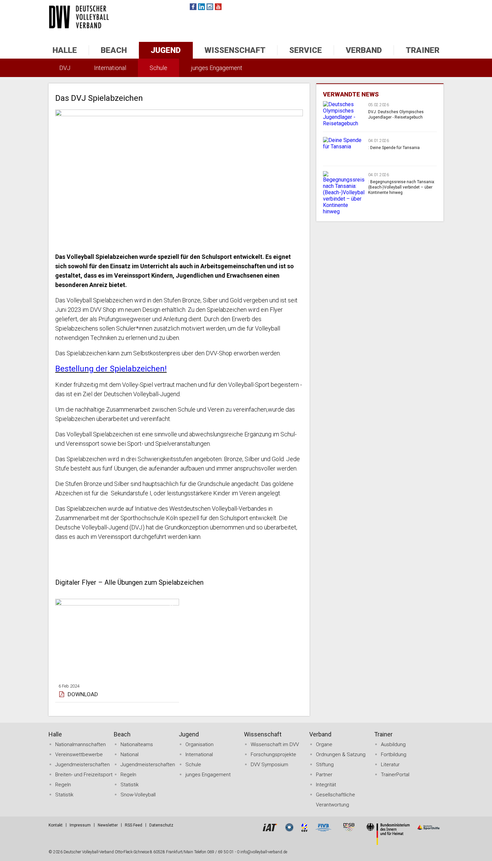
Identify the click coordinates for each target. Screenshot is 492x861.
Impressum (80, 825)
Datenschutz (161, 825)
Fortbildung (393, 754)
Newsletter (108, 825)
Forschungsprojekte (273, 754)
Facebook (193, 6)
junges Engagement (216, 67)
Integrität (326, 785)
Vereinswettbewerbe (79, 754)
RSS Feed (133, 825)
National (129, 754)
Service (305, 50)
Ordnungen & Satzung (340, 754)
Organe (324, 744)
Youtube (218, 6)
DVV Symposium (269, 765)
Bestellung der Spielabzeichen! (111, 368)
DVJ (65, 67)
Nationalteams (136, 744)
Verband (364, 50)
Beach (114, 50)
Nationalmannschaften (80, 744)
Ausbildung (393, 744)
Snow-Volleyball (138, 795)
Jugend (166, 50)
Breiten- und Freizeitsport (83, 775)
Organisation (199, 744)
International (110, 67)
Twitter (201, 6)
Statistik (64, 795)
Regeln (63, 785)
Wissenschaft (234, 50)
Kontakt (56, 825)
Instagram (210, 6)
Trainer (422, 50)
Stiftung (325, 765)
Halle (65, 50)
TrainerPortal (395, 775)
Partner (324, 775)
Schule (158, 67)
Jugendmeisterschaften (82, 765)
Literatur (390, 765)
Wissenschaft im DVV (275, 744)
